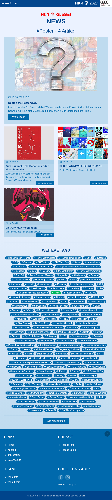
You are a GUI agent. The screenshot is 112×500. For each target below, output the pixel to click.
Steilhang (52, 319)
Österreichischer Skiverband (49, 327)
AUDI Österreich (46, 406)
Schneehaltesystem (48, 310)
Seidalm (86, 332)
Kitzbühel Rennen (44, 349)
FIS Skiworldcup (48, 345)
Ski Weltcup (43, 262)
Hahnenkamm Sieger (96, 345)
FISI (98, 388)
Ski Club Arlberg (33, 336)
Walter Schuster (94, 384)
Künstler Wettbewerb (22, 380)
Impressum (13, 455)
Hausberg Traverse (44, 280)
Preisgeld (62, 284)
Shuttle (73, 375)
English (73, 484)
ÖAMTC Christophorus (73, 410)
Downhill (60, 297)
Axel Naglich (39, 288)
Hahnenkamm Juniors (42, 266)
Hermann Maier (22, 327)
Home (10, 445)
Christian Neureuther (83, 354)
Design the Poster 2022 (22, 102)
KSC (64, 336)
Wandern (37, 319)
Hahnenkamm (93, 262)
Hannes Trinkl (50, 301)
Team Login (13, 482)
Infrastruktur (36, 410)
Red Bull (20, 275)
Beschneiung (88, 401)
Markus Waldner (98, 393)
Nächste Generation (59, 393)
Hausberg (74, 288)
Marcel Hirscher (19, 288)
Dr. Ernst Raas (42, 323)
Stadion (14, 349)
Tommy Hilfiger (89, 375)
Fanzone (92, 293)
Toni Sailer (16, 354)
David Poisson (46, 371)
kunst (95, 319)
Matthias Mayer (25, 375)
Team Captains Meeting (41, 275)
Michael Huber (31, 301)
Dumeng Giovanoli (24, 406)
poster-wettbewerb (50, 401)
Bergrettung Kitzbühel (69, 349)
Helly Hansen (72, 314)
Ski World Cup (62, 262)
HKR (101, 354)
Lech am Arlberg (66, 341)
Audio (79, 384)
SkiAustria (43, 380)
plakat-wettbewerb (64, 323)
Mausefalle (22, 319)
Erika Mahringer (16, 393)
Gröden (29, 310)
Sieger (33, 271)
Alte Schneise (60, 380)
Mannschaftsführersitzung (68, 362)
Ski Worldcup (34, 384)
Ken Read (63, 354)
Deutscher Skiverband (83, 284)
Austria (30, 354)
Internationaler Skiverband (26, 314)
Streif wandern (37, 393)
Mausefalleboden (18, 397)
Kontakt (11, 450)
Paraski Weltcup (22, 280)
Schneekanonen (80, 336)
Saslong (16, 310)
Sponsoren (16, 284)
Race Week (18, 332)
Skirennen (17, 384)
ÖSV (65, 301)
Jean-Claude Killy (92, 314)
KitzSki (62, 280)
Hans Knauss (45, 375)
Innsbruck (73, 327)
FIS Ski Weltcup (78, 367)
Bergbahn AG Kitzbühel (53, 388)
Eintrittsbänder (92, 358)
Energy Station (34, 367)
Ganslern (27, 262)
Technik (16, 336)
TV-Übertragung (78, 297)
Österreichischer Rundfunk (44, 358)
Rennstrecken (80, 319)
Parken (98, 332)
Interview (46, 271)
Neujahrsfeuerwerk (93, 380)
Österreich (21, 358)
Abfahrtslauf (79, 275)
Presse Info (67, 445)
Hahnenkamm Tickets (92, 310)
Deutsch (62, 484)
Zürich (102, 397)
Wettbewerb (15, 367)
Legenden (63, 275)
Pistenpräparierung (91, 280)
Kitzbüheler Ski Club (66, 332)
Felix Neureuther (71, 358)
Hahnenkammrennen (71, 258)
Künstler (62, 371)
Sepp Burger (38, 397)
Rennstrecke (45, 284)
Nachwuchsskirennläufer (82, 397)
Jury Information (81, 306)
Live (101, 288)
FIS (16, 262)
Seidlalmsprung (97, 301)
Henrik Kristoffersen (21, 297)
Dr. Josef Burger (27, 401)
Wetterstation (70, 401)
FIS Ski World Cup (95, 371)
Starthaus (14, 301)
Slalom (77, 262)
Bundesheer (79, 301)
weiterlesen (46, 183)
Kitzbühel (101, 258)
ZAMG (75, 380)
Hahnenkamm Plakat (70, 406)
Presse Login (68, 450)
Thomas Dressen (60, 306)
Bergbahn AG (69, 310)
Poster (57, 293)
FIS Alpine (51, 336)
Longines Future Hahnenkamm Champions (79, 266)
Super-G (95, 275)
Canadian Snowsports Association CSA (31, 362)
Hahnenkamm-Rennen (19, 258)
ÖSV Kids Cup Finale (80, 388)
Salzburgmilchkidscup (25, 388)
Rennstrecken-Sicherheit (58, 384)
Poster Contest (57, 397)
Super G (76, 371)
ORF (101, 284)
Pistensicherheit (52, 314)
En (17, 3)
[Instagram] (67, 477)
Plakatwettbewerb (26, 341)
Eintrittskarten (45, 354)
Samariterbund (21, 306)
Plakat (65, 319)
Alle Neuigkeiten (56, 421)
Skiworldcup (40, 306)
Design (60, 375)
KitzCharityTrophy (64, 271)
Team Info (12, 477)
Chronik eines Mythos (40, 332)
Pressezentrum (43, 297)
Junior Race (20, 266)
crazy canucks (98, 367)
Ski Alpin (89, 288)
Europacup (19, 271)
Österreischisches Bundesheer (33, 293)
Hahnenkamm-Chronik (90, 271)
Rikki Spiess (24, 323)
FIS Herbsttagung (88, 341)
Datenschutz (14, 460)
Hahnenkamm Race (45, 258)
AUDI (74, 280)
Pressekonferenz (74, 293)
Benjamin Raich (94, 362)
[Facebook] (61, 477)
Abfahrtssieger (57, 288)
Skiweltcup (79, 393)
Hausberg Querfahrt (87, 323)
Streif (89, 258)
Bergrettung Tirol (91, 327)
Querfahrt (98, 336)
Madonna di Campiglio (22, 371)
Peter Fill (52, 410)
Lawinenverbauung (71, 345)
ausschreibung (93, 406)
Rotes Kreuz (97, 297)
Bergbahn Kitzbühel (94, 349)
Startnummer (47, 341)
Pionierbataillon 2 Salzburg (21, 345)
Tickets (30, 284)
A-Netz (26, 349)
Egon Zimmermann (55, 367)
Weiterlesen (18, 117)
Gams (97, 306)
